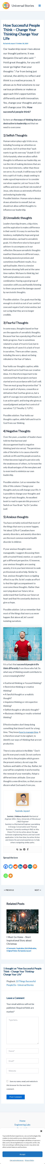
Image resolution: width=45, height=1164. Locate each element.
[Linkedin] (21, 849)
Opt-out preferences (17, 1160)
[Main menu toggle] (40, 5)
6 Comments (10, 948)
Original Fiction (11, 951)
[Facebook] (28, 849)
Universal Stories (23, 5)
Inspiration (20, 948)
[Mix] (35, 864)
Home (22, 1121)
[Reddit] (15, 864)
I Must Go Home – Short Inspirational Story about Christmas (19, 940)
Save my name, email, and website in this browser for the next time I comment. (22, 1085)
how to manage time (28, 732)
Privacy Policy (29, 1160)
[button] (41, 1131)
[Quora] (17, 849)
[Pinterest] (24, 849)
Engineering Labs (22, 1124)
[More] (10, 873)
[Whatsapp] (6, 873)
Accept (22, 1154)
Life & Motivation (30, 948)
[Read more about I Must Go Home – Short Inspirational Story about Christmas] (22, 921)
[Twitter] (10, 864)
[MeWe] (30, 864)
